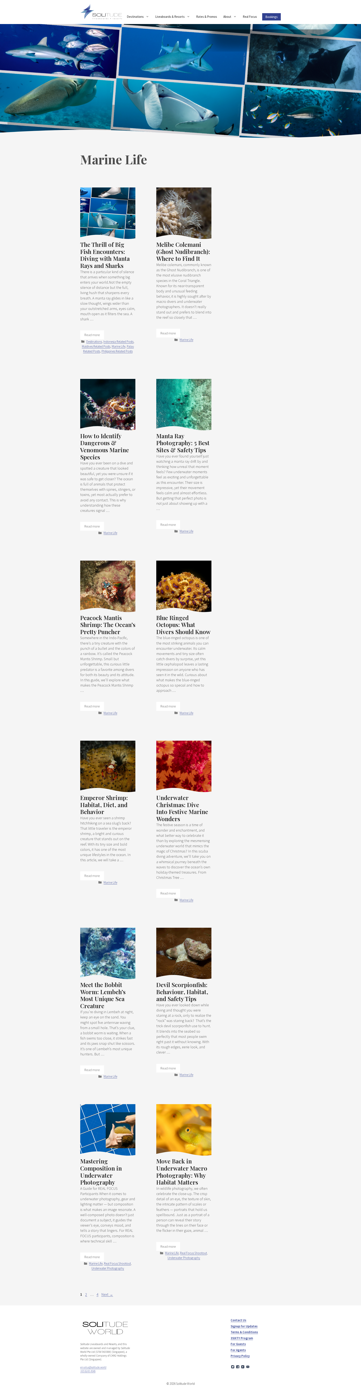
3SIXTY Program (242, 1338)
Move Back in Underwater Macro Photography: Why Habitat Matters (181, 1171)
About (227, 17)
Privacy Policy (240, 1356)
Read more (92, 335)
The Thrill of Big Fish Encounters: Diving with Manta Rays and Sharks (105, 255)
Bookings (271, 17)
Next (107, 1294)
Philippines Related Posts (117, 351)
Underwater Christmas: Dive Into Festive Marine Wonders (182, 808)
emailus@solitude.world (93, 1367)
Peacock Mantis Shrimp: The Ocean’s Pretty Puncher (107, 625)
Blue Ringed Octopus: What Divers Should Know (183, 625)
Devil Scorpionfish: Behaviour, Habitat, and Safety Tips (182, 992)
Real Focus (250, 17)
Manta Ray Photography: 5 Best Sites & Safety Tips (183, 443)
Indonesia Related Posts (118, 342)
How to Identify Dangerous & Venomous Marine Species (104, 446)
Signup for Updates (244, 1326)
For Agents (238, 1350)
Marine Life (118, 346)
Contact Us (238, 1320)
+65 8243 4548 (87, 1371)
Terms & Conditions (244, 1332)
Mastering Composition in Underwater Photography (101, 1171)
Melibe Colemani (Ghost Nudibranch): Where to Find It (183, 251)
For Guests (238, 1344)
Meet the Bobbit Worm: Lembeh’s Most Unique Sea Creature (103, 995)
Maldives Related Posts (96, 346)
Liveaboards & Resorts (170, 17)
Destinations (135, 17)
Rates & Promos (206, 17)
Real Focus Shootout (117, 1263)
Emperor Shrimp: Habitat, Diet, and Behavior (104, 804)
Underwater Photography (108, 1268)
